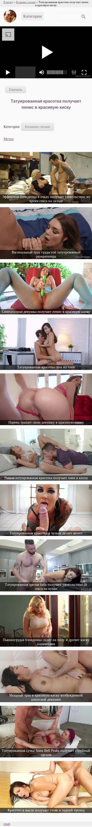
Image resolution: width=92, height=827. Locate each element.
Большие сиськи (37, 127)
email (7, 824)
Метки (9, 139)
